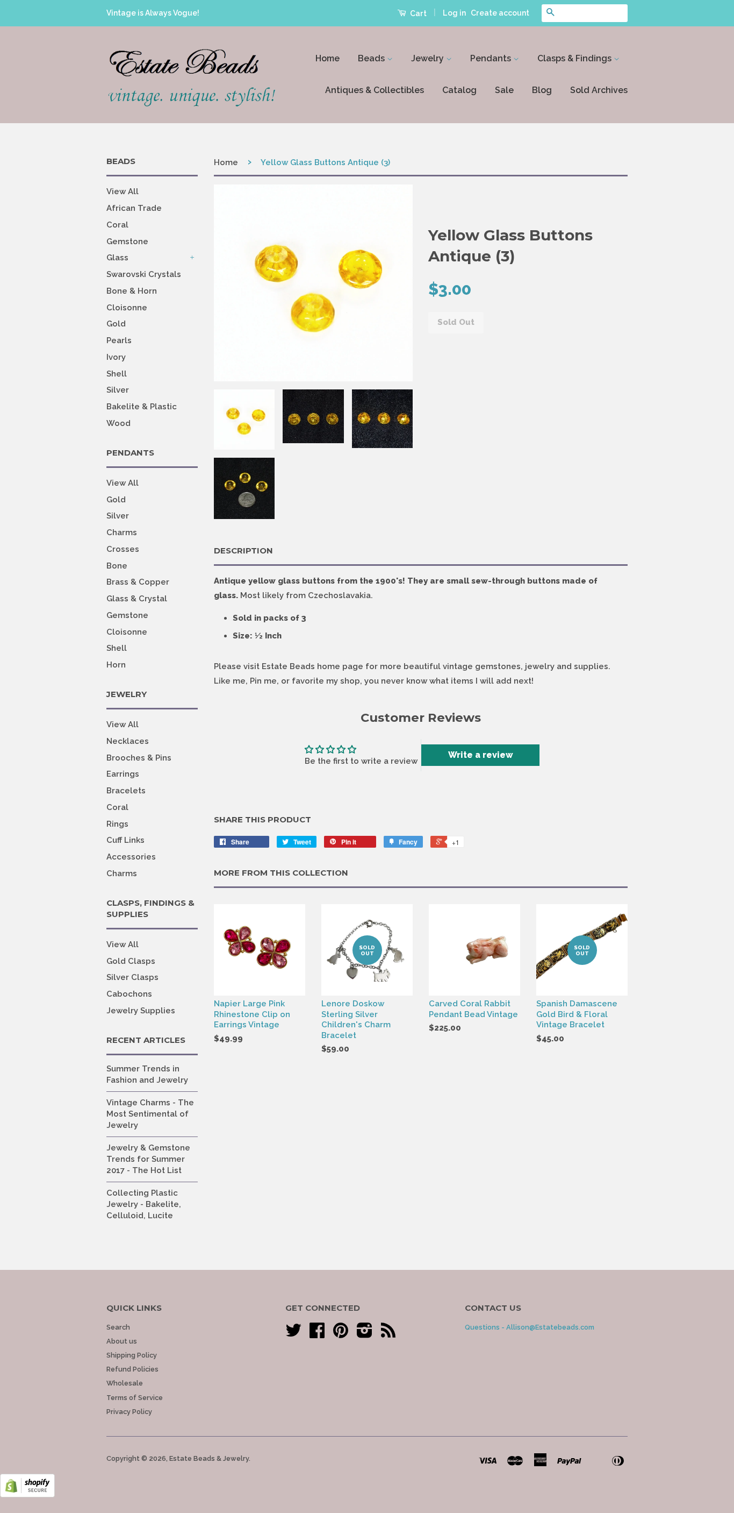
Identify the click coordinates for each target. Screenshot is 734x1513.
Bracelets (126, 790)
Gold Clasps (130, 961)
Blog (542, 90)
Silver (117, 390)
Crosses (122, 549)
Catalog (459, 90)
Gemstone (127, 241)
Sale (504, 90)
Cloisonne (126, 307)
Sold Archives (599, 90)
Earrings (122, 774)
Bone (116, 566)
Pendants (491, 58)
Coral (117, 225)
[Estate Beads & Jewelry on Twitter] (293, 1334)
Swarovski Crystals (143, 274)
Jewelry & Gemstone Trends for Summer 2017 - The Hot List (148, 1159)
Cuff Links (125, 840)
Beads (372, 58)
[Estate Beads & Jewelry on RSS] (388, 1334)
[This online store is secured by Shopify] (27, 1495)
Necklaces (127, 741)
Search (118, 1327)
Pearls (119, 340)
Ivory (116, 357)
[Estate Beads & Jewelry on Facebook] (317, 1334)
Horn (116, 665)
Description (243, 550)
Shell (116, 374)
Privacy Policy (129, 1412)
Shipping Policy (131, 1355)
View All (122, 191)
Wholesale (124, 1383)
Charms (121, 532)
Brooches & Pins (138, 758)
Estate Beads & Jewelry (209, 1458)
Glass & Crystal (136, 598)
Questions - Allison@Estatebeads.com (529, 1327)
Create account (500, 13)
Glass (117, 257)
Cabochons (129, 994)
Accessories (131, 857)
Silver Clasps (132, 977)
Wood (118, 423)
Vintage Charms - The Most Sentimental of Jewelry (150, 1114)
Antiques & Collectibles (374, 90)
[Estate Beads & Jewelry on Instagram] (364, 1334)
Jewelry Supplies (140, 1010)
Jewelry (428, 58)
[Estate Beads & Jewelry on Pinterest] (341, 1334)
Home (327, 58)
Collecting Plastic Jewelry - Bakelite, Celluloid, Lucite (143, 1204)
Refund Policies (132, 1369)
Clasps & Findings (575, 58)
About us (121, 1341)
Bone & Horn (131, 291)
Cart (417, 13)
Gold (116, 324)
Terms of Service (134, 1398)
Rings (117, 824)
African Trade (134, 208)
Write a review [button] (480, 755)
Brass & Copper (137, 582)
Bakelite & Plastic (141, 406)
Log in (454, 13)
